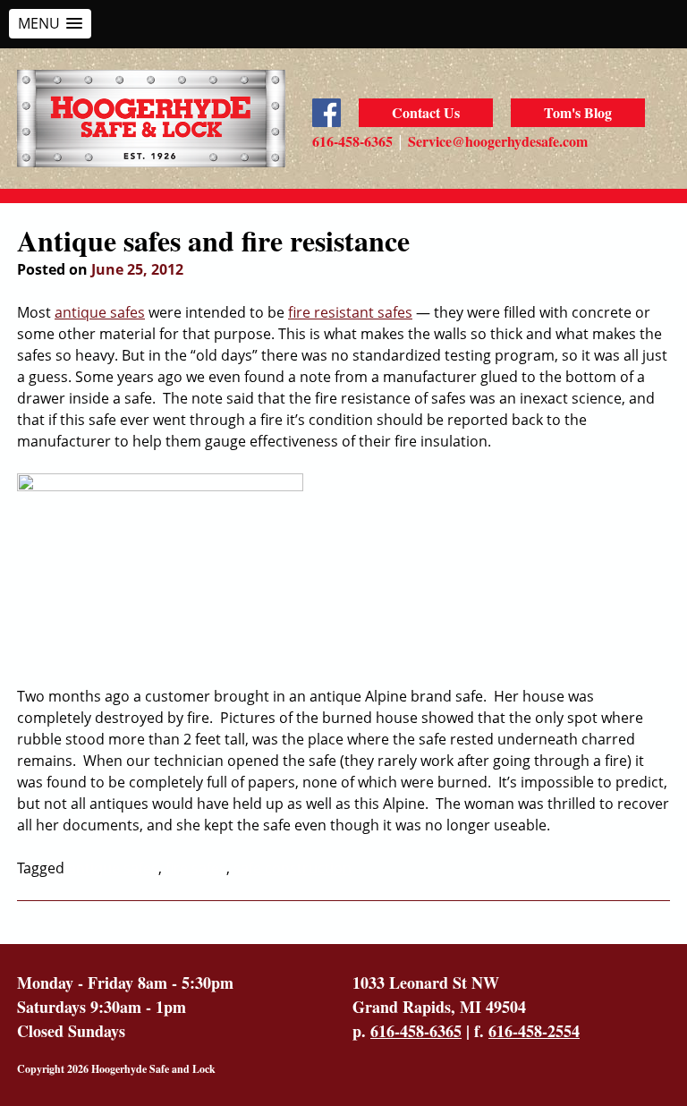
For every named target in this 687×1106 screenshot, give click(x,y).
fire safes (195, 868)
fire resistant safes (350, 312)
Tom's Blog (578, 112)
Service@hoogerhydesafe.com (498, 141)
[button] (50, 23)
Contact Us (426, 112)
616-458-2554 (534, 1030)
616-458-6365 (352, 141)
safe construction (292, 868)
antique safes (100, 312)
